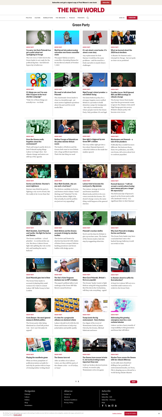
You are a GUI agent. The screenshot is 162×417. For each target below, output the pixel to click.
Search (88, 17)
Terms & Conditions (70, 400)
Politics (29, 18)
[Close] (159, 413)
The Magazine (60, 18)
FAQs (103, 403)
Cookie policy (17, 415)
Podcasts (81, 18)
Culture (37, 18)
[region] (81, 413)
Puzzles (72, 18)
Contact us (67, 394)
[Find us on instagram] (112, 406)
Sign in (121, 18)
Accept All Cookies (130, 413)
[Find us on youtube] (116, 406)
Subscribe (106, 2)
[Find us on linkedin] (109, 406)
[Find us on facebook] (103, 406)
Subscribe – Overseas (108, 400)
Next (133, 382)
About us (67, 397)
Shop (26, 403)
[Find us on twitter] (106, 406)
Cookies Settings (117, 413)
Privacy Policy (68, 403)
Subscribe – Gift (107, 397)
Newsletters (48, 18)
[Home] (81, 10)
